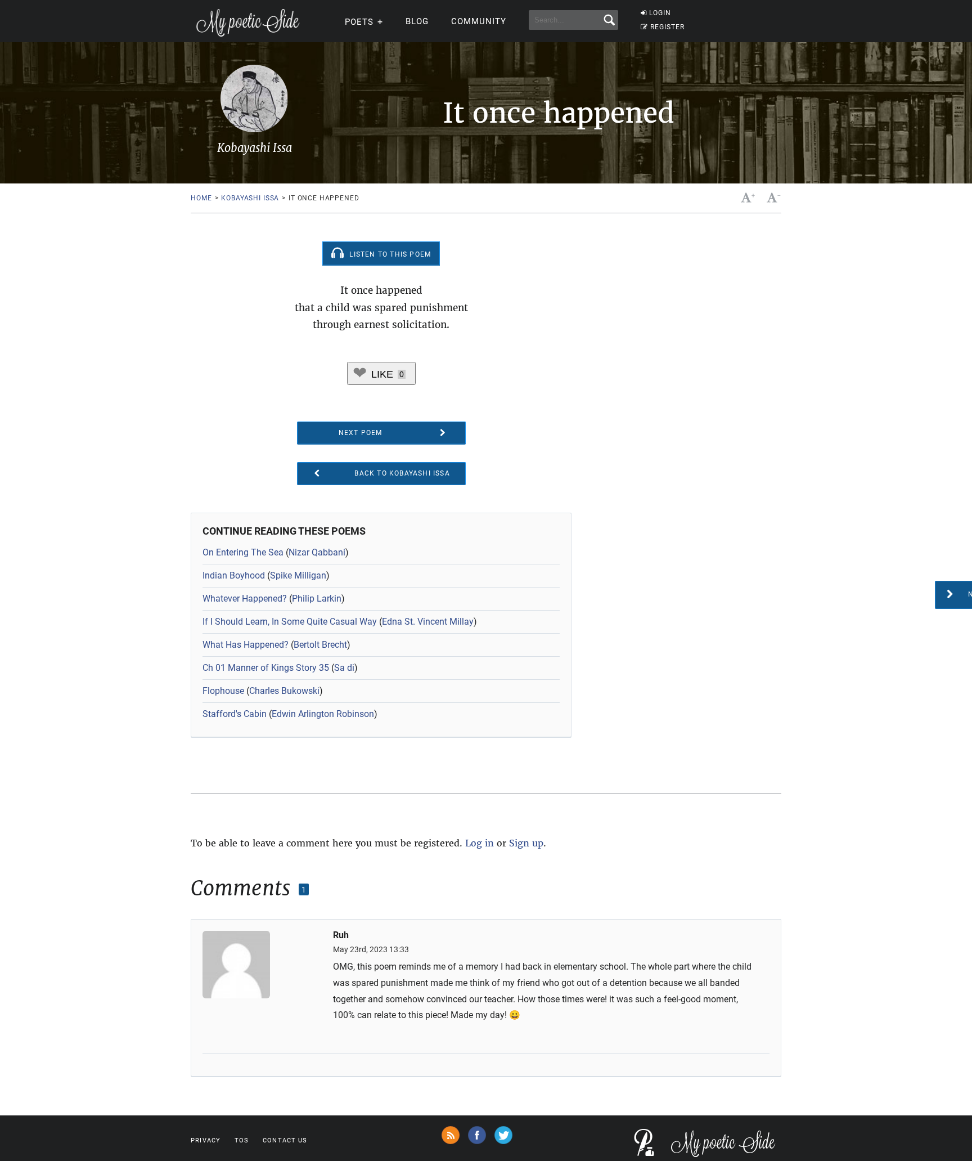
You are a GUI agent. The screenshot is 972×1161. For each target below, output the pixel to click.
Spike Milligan (298, 575)
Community (478, 21)
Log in (479, 843)
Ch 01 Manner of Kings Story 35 (265, 667)
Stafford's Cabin (234, 714)
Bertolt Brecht (320, 644)
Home (201, 198)
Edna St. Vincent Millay (428, 621)
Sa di (344, 667)
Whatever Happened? (244, 598)
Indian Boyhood (233, 575)
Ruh (341, 935)
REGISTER (667, 27)
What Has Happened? (245, 644)
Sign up (526, 843)
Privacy (205, 1140)
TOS (242, 1140)
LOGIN (660, 13)
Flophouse (223, 690)
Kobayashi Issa (250, 198)
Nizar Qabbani (317, 552)
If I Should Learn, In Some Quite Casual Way (289, 621)
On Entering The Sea (243, 552)
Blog (417, 21)
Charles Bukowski (284, 690)
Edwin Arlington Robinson (323, 714)
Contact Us (285, 1140)
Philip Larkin (316, 598)
